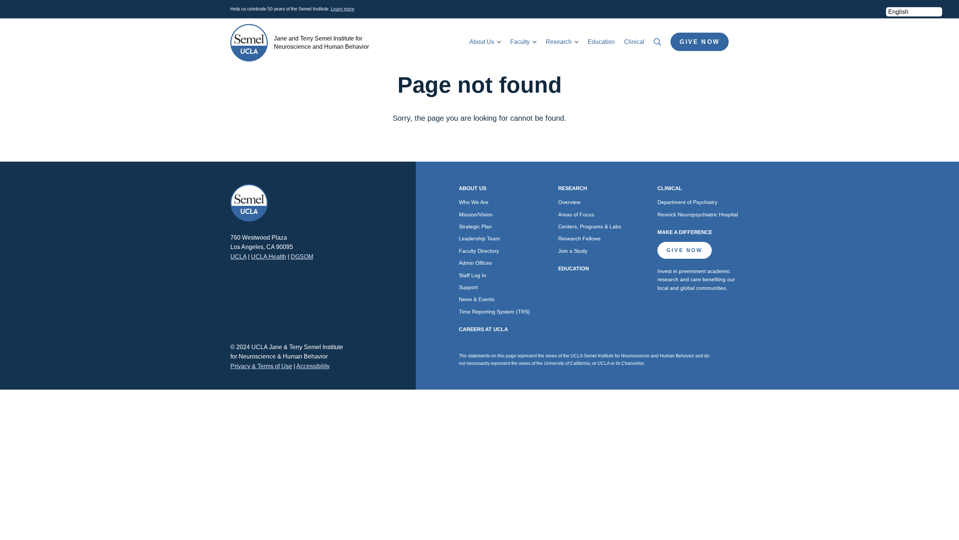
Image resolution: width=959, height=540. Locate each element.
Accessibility (313, 366)
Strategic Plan (475, 227)
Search (657, 42)
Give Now (700, 42)
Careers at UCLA (483, 329)
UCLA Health (268, 257)
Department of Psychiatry (687, 202)
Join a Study (572, 251)
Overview (569, 202)
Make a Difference (684, 232)
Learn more (342, 9)
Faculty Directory (479, 251)
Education (601, 42)
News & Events (476, 299)
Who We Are (473, 202)
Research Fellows (579, 239)
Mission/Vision (476, 215)
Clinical (634, 42)
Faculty (520, 42)
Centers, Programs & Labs (589, 227)
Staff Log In (472, 275)
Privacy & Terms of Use (261, 366)
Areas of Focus (576, 215)
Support (468, 287)
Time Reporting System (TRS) (494, 312)
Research (559, 42)
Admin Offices (475, 263)
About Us (481, 42)
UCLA (238, 257)
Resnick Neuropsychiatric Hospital (697, 215)
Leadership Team (479, 239)
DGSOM (302, 257)
